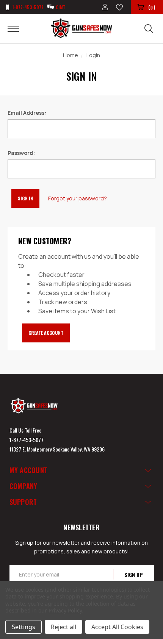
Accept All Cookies (117, 627)
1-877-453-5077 (26, 440)
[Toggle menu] (18, 28)
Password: (21, 152)
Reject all (63, 627)
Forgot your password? (77, 198)
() (151, 7)
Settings (23, 627)
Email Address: (27, 112)
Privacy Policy (65, 610)
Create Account (45, 333)
